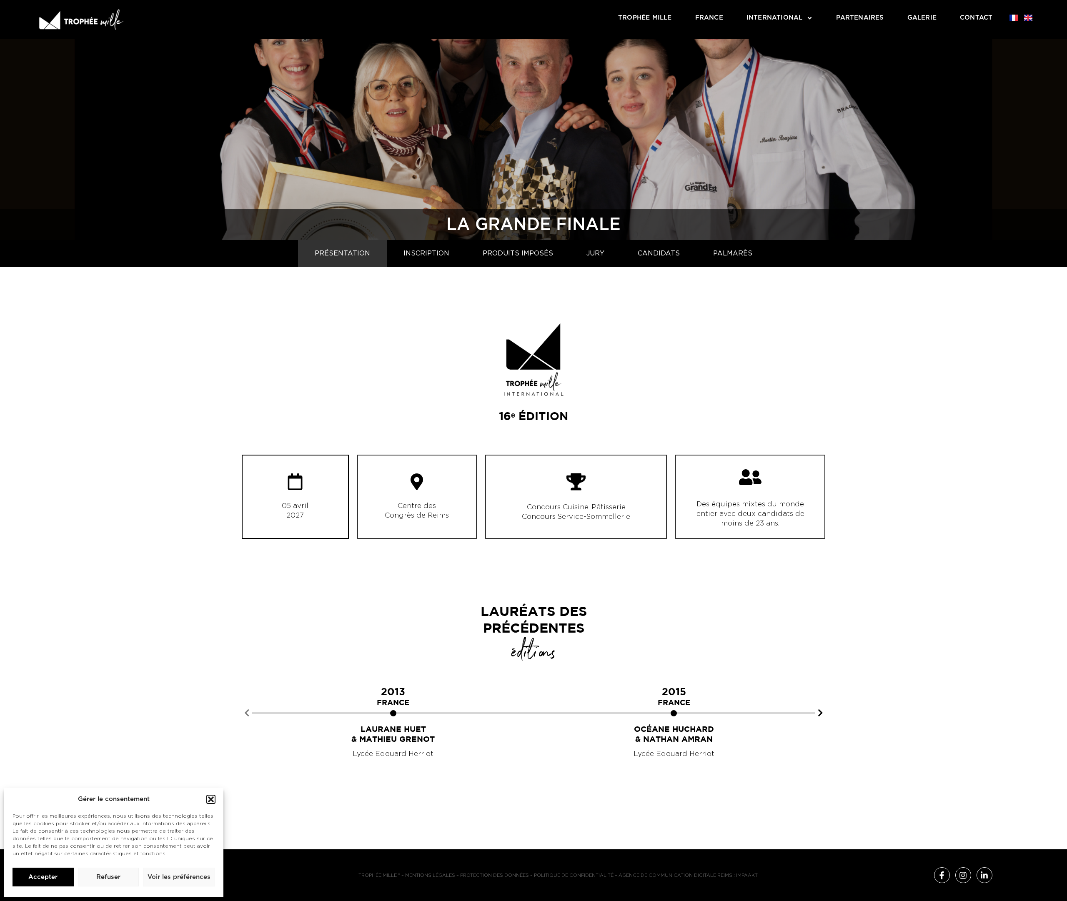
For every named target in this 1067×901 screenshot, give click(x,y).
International (774, 18)
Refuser (108, 877)
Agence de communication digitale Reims (675, 875)
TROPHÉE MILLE (645, 18)
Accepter (43, 877)
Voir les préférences (179, 877)
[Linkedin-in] (984, 875)
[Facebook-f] (942, 875)
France (709, 18)
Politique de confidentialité (574, 875)
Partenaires (860, 18)
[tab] (342, 253)
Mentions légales (430, 875)
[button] (211, 799)
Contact (976, 18)
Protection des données (494, 875)
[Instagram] (963, 875)
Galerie (922, 18)
